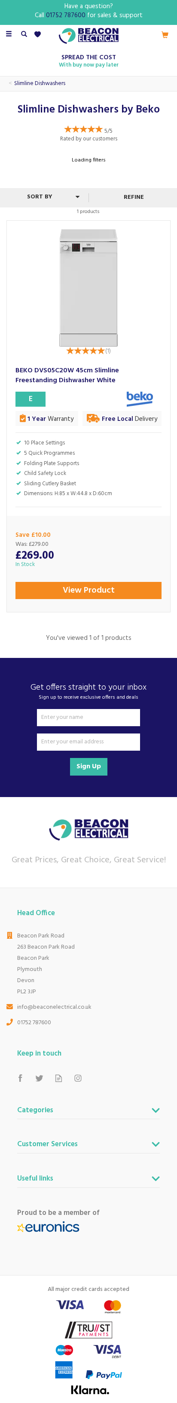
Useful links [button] (35, 1179)
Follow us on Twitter (39, 1078)
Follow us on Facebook (20, 1078)
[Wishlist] (39, 34)
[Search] (24, 34)
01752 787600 (34, 1023)
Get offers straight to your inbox (88, 691)
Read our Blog (59, 1078)
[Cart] (165, 35)
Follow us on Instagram (78, 1078)
